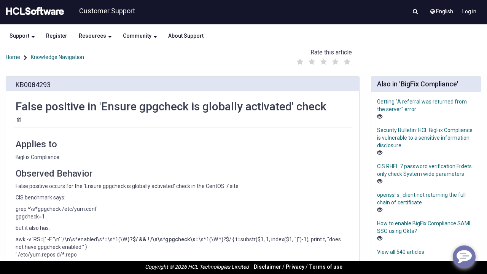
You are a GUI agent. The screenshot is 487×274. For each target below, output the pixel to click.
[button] (415, 12)
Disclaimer (267, 267)
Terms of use (325, 267)
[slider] (324, 60)
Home (13, 57)
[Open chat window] (464, 256)
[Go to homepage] (33, 11)
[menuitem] (441, 9)
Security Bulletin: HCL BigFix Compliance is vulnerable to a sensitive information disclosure (425, 137)
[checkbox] (300, 62)
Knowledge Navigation (57, 57)
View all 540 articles (400, 252)
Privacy (295, 267)
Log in (469, 11)
